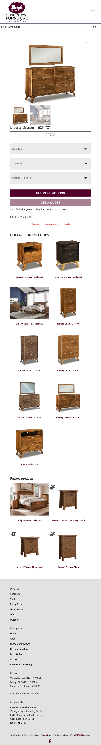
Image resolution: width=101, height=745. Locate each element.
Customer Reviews (20, 644)
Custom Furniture (19, 649)
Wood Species (21, 178)
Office (13, 614)
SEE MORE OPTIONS (50, 193)
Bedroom (15, 594)
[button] (86, 42)
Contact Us (16, 659)
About (13, 638)
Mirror (16, 163)
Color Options (17, 654)
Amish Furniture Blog (21, 664)
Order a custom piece (57, 209)
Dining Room (16, 604)
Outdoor (14, 619)
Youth (13, 599)
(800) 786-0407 (18, 722)
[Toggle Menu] (92, 11)
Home (13, 633)
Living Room (16, 609)
